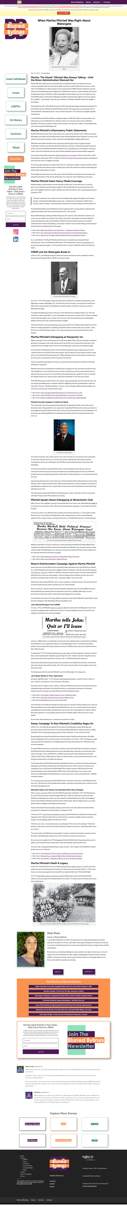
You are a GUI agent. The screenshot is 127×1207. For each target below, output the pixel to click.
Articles (96, 2)
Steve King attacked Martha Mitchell (54, 405)
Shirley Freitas (29, 1066)
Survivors (15, 133)
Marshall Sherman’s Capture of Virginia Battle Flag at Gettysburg (60, 556)
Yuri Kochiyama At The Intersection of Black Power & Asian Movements (62, 853)
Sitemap (52, 1186)
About (88, 2)
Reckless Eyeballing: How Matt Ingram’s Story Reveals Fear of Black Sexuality (63, 398)
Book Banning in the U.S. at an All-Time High (54, 700)
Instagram (53, 1181)
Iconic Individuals (15, 78)
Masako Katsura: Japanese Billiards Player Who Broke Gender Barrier (61, 856)
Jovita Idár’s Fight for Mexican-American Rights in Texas (57, 697)
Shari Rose (46, 73)
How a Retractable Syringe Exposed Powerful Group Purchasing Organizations (64, 233)
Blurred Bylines (77, 2)
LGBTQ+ (15, 106)
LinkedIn (52, 1183)
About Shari (15, 159)
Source (64, 69)
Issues (15, 92)
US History (16, 119)
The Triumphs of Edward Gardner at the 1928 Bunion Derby (58, 695)
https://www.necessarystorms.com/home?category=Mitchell (75, 1081)
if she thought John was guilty (51, 732)
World (15, 147)
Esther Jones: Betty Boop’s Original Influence (54, 559)
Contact (107, 2)
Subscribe (15, 225)
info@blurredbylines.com (57, 1175)
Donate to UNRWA (63, 13)
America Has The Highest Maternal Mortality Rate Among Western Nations (63, 235)
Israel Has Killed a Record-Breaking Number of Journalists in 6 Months (62, 395)
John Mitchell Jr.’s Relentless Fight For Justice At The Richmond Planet (61, 858)
